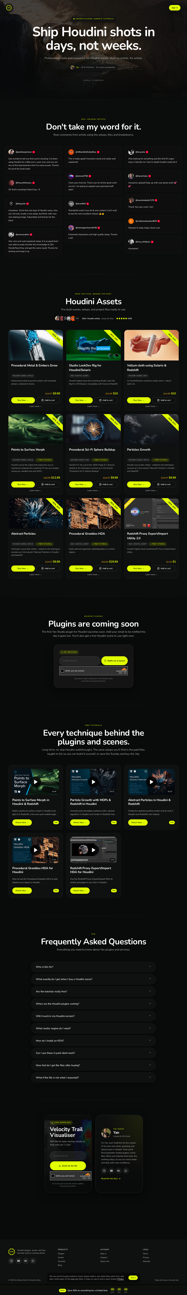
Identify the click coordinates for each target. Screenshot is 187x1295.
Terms (145, 1253)
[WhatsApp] (126, 1171)
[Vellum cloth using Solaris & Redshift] (151, 370)
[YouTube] (111, 1171)
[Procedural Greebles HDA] (93, 538)
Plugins (61, 1253)
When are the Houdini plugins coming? (57, 1003)
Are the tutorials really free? (51, 991)
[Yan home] (8, 7)
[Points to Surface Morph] (35, 454)
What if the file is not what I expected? (57, 1077)
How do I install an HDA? (50, 1040)
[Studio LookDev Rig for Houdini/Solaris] (93, 370)
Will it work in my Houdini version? (55, 1016)
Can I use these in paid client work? (55, 1053)
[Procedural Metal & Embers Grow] (35, 370)
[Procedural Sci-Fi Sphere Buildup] (93, 454)
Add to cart (50, 400)
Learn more (35, 406)
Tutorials (61, 1261)
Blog (60, 1265)
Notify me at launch (116, 660)
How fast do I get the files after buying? (58, 1065)
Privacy (146, 1257)
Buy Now (23, 400)
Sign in (103, 1253)
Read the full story (109, 1178)
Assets (61, 1257)
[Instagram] (104, 1171)
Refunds (146, 1261)
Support (103, 1257)
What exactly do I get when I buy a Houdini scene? (64, 979)
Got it (133, 1277)
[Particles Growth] (151, 454)
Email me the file (69, 1165)
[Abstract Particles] (35, 538)
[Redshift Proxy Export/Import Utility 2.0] (151, 538)
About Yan (104, 1261)
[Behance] (119, 1171)
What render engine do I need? (53, 1028)
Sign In (175, 7)
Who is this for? (44, 967)
